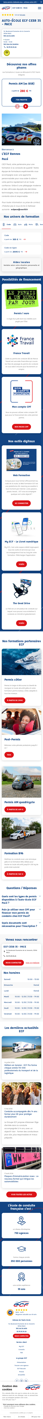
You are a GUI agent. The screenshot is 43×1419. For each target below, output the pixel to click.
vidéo (21, 564)
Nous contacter (13, 962)
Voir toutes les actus (21, 1194)
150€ (9, 755)
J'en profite (21, 100)
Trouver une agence (21, 1365)
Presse (21, 1372)
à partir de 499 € (15, 809)
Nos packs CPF (21, 427)
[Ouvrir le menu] (39, 8)
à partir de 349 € (15, 874)
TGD (21, 1352)
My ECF (21, 1346)
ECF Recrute (21, 1368)
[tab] (6, 224)
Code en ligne (13, 250)
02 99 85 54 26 (11, 47)
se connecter (21, 503)
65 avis (22, 15)
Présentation (21, 1362)
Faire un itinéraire (32, 963)
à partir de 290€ (15, 700)
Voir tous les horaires (11, 44)
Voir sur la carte (9, 36)
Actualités (21, 1375)
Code (13, 237)
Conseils (22, 1349)
